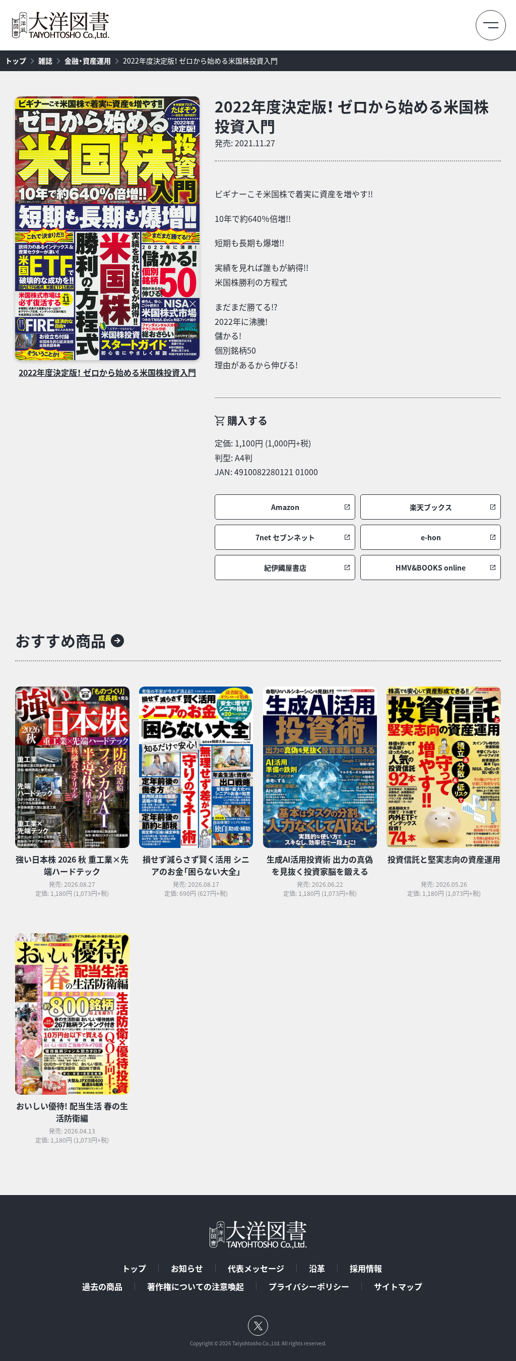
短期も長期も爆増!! (249, 243)
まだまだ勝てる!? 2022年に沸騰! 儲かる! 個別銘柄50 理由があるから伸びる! (256, 336)
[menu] (491, 25)
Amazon (285, 507)
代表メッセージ (256, 1268)
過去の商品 (102, 1286)
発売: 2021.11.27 (245, 143)
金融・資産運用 (87, 60)
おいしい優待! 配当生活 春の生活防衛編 (72, 1112)
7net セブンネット (285, 537)
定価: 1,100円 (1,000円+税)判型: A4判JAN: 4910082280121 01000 (266, 457)
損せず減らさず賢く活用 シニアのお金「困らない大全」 (196, 865)
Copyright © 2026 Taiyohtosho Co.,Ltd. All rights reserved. (258, 1343)
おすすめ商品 (60, 640)
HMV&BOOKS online (431, 567)
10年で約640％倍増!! (253, 218)
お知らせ (187, 1268)
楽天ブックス (431, 507)
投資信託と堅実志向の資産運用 (444, 859)
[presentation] (107, 228)
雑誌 (45, 60)
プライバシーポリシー (309, 1286)
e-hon (431, 537)
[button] (285, 507)
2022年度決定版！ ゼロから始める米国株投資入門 (200, 60)
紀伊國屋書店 (285, 567)
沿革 (317, 1268)
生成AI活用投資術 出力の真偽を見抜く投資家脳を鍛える (320, 865)
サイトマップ (398, 1286)
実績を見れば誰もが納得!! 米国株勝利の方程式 (261, 274)
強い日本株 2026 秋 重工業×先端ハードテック (72, 865)
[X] (258, 1326)
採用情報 (366, 1268)
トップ (15, 60)
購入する (247, 420)
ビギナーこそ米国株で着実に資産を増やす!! (294, 194)
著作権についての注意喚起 (195, 1286)
